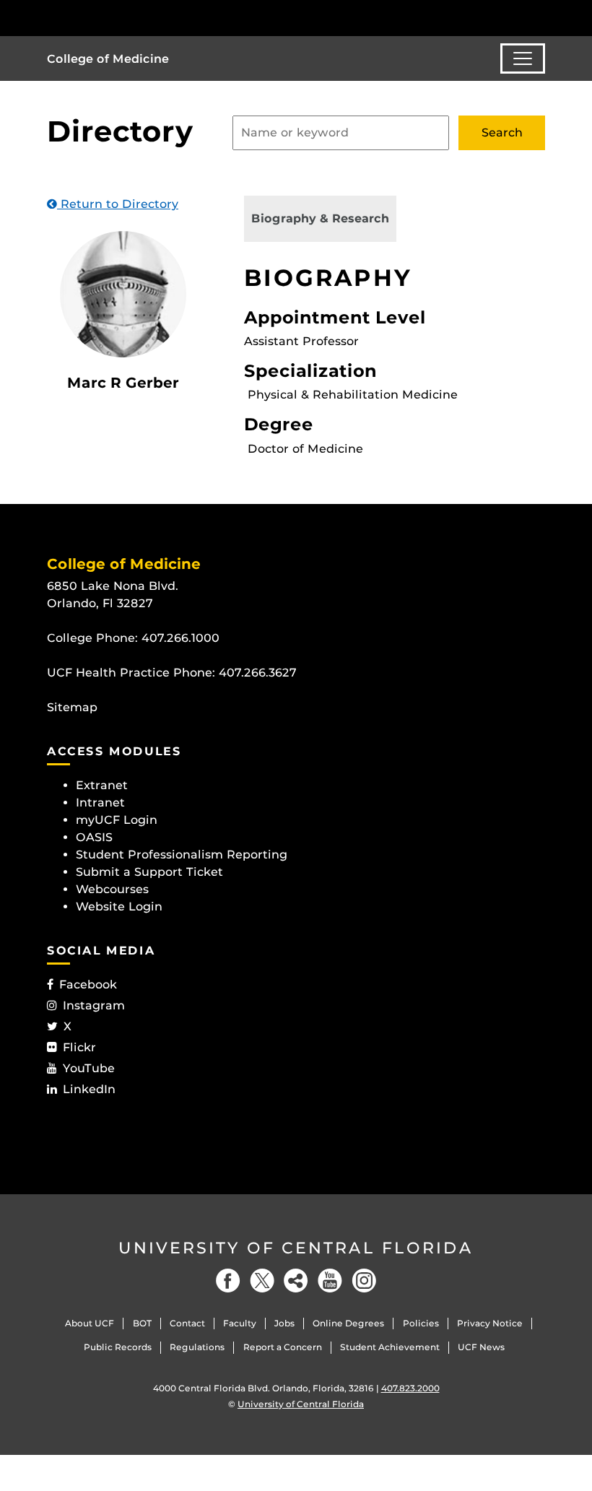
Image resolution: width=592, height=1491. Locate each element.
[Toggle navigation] (522, 58)
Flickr (79, 1047)
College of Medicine (108, 59)
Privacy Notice (490, 1323)
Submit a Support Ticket (149, 872)
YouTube (89, 1068)
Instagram (94, 1005)
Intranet (100, 802)
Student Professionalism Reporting (181, 854)
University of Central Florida (296, 1248)
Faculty (239, 1323)
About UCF (89, 1323)
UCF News (481, 1347)
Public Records (118, 1347)
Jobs (284, 1323)
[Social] (296, 1280)
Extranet (102, 785)
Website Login (119, 906)
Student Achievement (390, 1347)
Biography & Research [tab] (320, 218)
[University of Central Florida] (143, 17)
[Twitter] (262, 1280)
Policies (421, 1323)
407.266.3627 (258, 672)
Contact (187, 1323)
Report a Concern (282, 1347)
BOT (142, 1323)
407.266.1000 (180, 638)
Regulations (197, 1347)
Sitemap (72, 707)
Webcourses (112, 889)
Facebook (88, 984)
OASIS (94, 837)
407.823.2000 (410, 1388)
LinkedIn (89, 1089)
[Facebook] (228, 1280)
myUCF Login (116, 820)
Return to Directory (117, 204)
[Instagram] (364, 1280)
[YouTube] (330, 1280)
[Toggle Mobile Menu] (541, 17)
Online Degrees (348, 1323)
